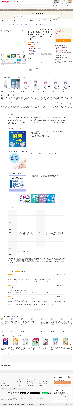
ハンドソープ (31, 24)
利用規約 (32, 404)
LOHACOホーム (4, 24)
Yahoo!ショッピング (4, 404)
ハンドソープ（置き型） (39, 24)
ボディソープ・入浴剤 (23, 24)
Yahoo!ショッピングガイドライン (43, 404)
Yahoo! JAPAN (53, 3)
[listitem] (7, 379)
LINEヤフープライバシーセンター (24, 404)
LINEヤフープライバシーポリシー (13, 404)
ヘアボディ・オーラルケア (13, 24)
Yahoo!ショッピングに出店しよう (63, 3)
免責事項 (35, 404)
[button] (65, 37)
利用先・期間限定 (34, 51)
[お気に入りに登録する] (24, 52)
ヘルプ (70, 3)
